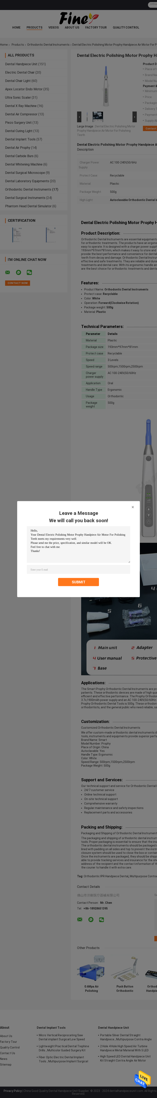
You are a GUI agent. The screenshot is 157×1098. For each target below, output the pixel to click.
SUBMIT (78, 582)
